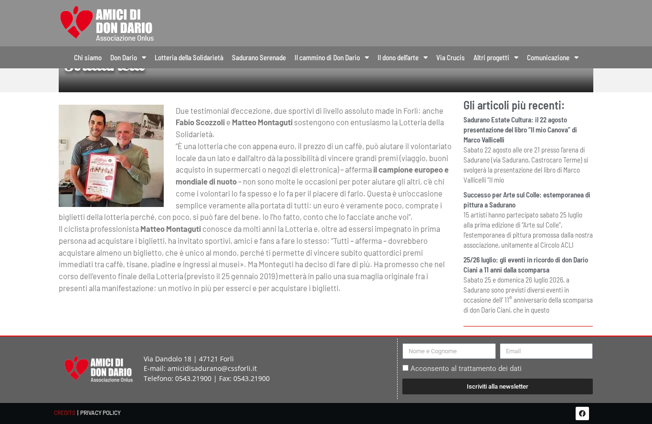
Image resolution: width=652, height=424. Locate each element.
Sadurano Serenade (259, 57)
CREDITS (64, 412)
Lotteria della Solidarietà (189, 57)
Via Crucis (450, 57)
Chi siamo (88, 57)
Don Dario (123, 57)
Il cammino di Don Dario (327, 57)
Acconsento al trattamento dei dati (466, 368)
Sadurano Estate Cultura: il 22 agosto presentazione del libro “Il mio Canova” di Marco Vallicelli (520, 129)
